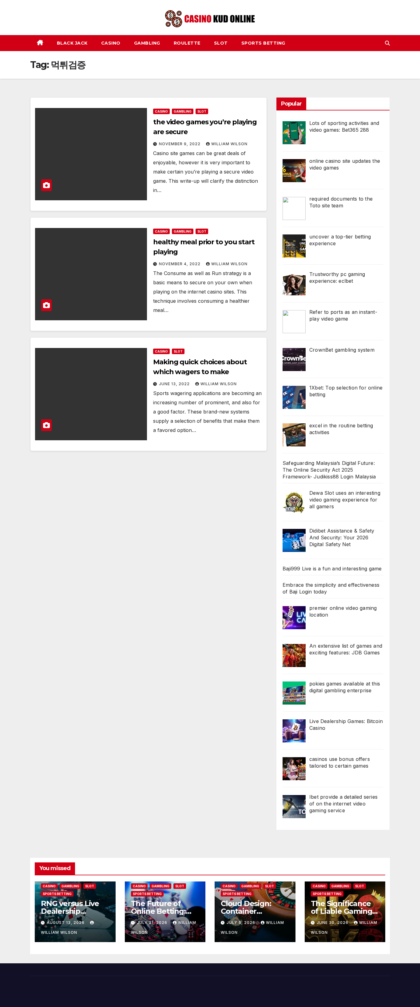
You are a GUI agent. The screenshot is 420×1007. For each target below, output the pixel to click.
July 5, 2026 (241, 922)
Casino (111, 43)
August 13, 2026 (66, 922)
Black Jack (72, 43)
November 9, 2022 (180, 144)
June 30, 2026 (333, 922)
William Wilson (229, 144)
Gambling (147, 43)
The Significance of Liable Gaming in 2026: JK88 (341, 911)
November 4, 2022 (180, 264)
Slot (221, 43)
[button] (387, 43)
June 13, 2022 (175, 384)
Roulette (187, 43)
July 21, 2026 (152, 922)
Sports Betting (263, 43)
